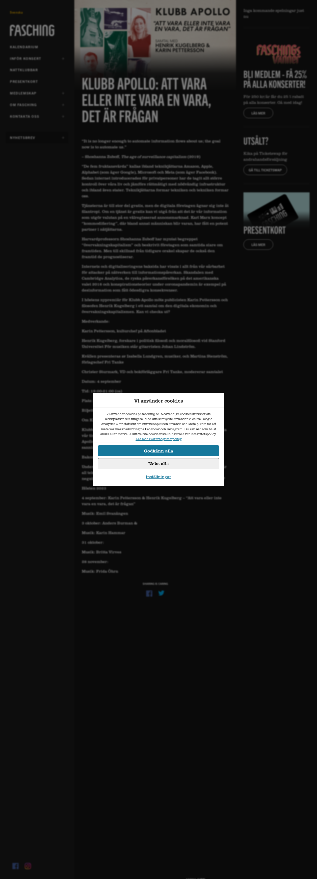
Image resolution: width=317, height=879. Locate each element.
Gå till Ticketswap (265, 170)
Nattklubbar (24, 70)
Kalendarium (24, 47)
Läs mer (258, 113)
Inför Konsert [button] (25, 60)
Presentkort (24, 81)
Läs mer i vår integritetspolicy (159, 439)
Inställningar (158, 476)
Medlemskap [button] (23, 94)
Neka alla (158, 464)
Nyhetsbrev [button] (22, 139)
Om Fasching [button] (23, 106)
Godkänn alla (158, 451)
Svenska (16, 12)
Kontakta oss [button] (24, 118)
